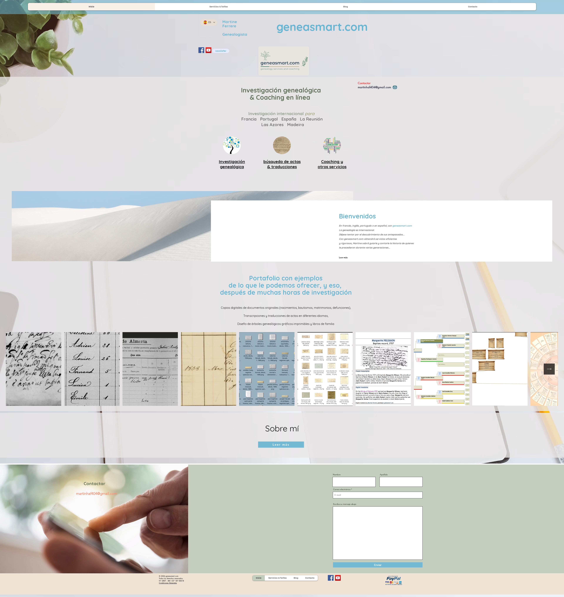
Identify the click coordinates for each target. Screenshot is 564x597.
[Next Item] (549, 369)
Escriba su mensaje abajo (344, 504)
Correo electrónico (341, 489)
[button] (220, 51)
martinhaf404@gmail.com (374, 87)
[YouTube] (208, 50)
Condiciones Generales (168, 583)
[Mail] (394, 87)
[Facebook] (201, 50)
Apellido (384, 475)
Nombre (337, 475)
